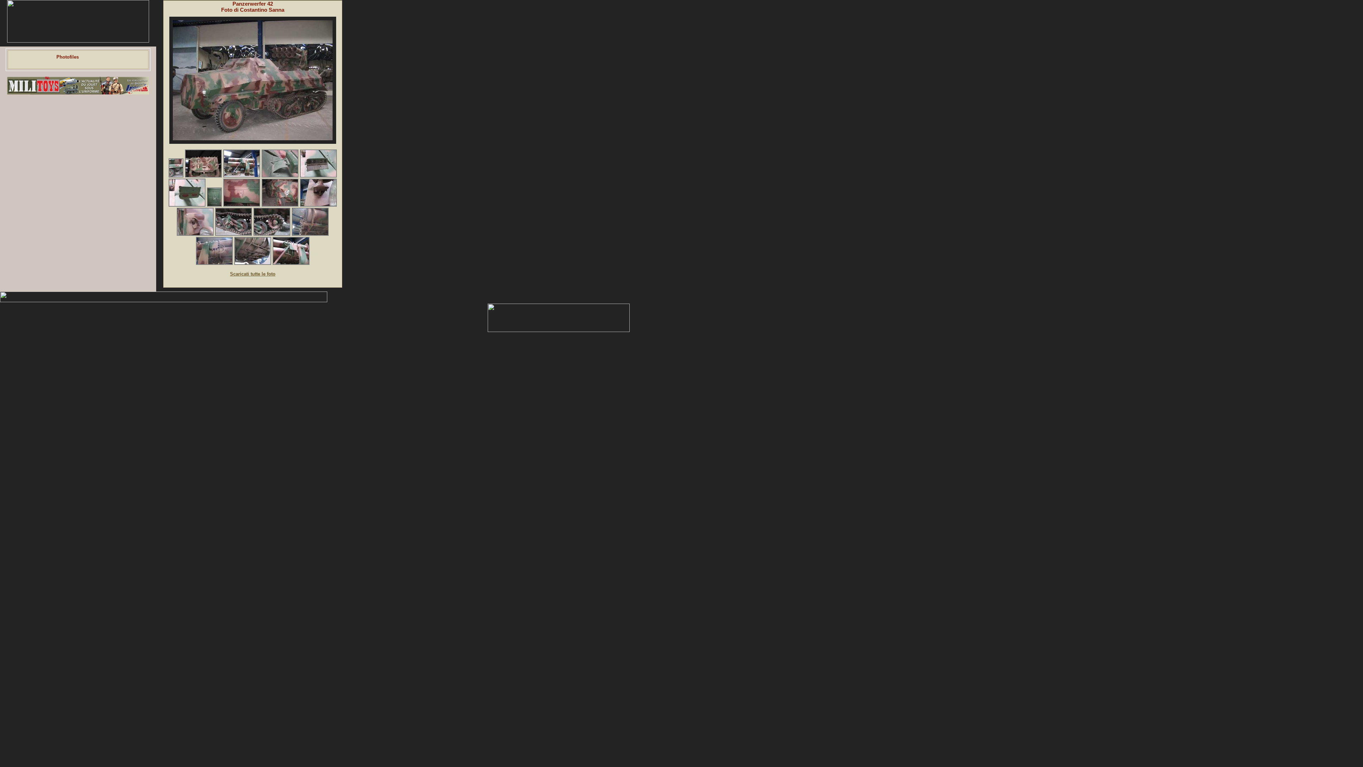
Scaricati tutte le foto (252, 274)
